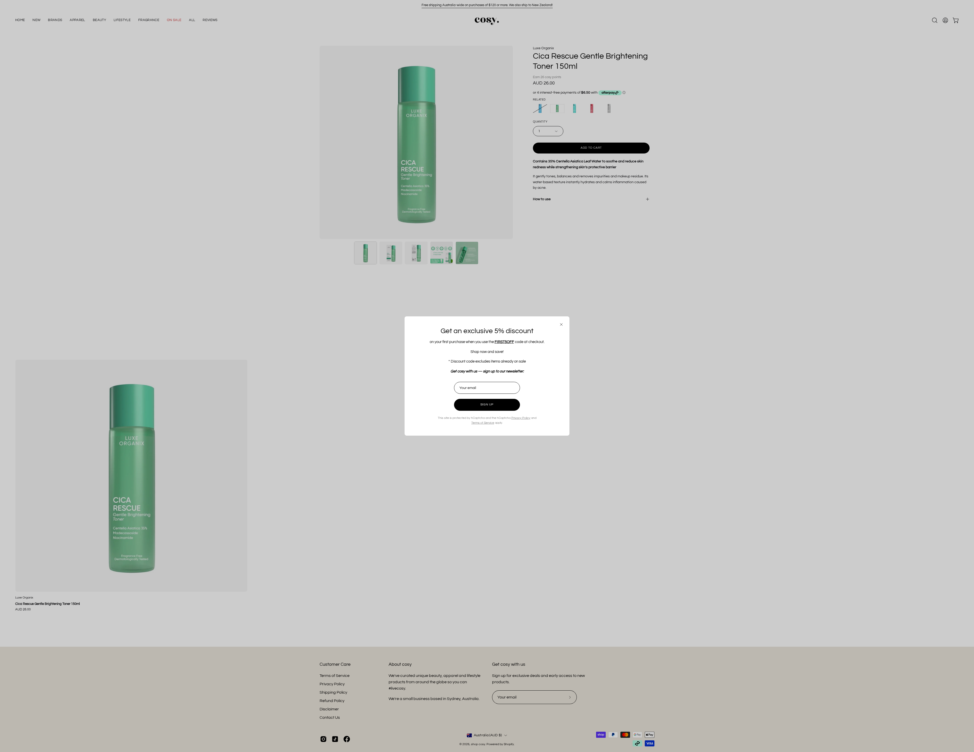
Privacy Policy (520, 418)
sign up (487, 404)
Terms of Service (482, 422)
